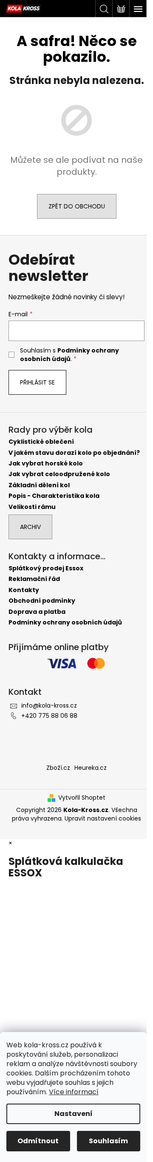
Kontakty (23, 590)
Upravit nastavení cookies (103, 818)
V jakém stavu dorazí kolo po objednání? (74, 453)
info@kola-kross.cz (49, 705)
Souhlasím (108, 1141)
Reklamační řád (34, 579)
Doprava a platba (36, 612)
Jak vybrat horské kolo (45, 463)
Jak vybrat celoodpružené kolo (59, 474)
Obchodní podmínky (41, 601)
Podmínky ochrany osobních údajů (69, 354)
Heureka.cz (90, 767)
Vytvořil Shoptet (81, 798)
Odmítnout (38, 1141)
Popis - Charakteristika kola (53, 496)
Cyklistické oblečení (41, 442)
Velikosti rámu (32, 507)
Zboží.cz (58, 767)
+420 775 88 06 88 (49, 715)
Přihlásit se (37, 382)
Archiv (30, 527)
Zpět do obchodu (76, 206)
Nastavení (73, 1114)
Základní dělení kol (39, 485)
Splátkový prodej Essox (45, 568)
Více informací (74, 1092)
